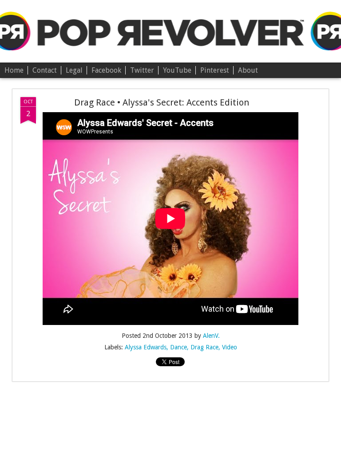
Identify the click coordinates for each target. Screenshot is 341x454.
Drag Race (204, 347)
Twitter (142, 70)
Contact (44, 70)
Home (14, 70)
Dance (178, 347)
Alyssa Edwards (146, 347)
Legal (74, 70)
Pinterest (214, 70)
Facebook (106, 70)
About (248, 70)
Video (229, 347)
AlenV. (211, 335)
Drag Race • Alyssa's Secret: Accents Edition (161, 102)
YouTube (177, 70)
